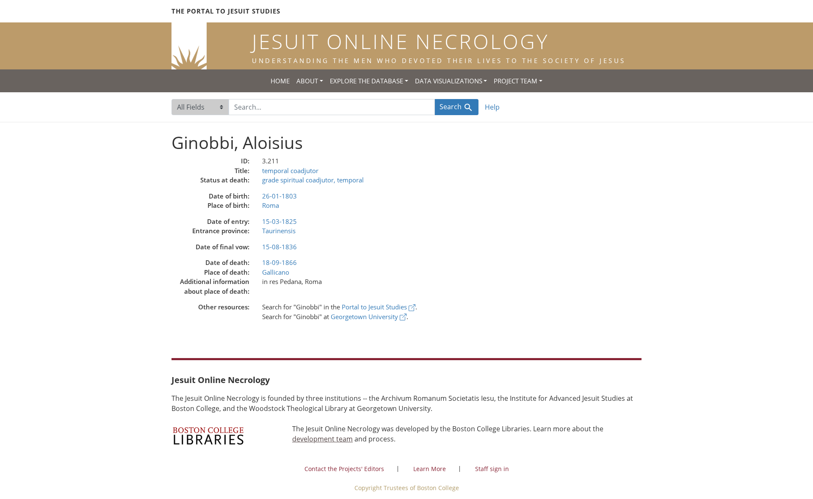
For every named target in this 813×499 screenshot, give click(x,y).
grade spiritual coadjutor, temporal (313, 180)
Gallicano (275, 272)
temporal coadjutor (290, 170)
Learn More (429, 469)
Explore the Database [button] (366, 81)
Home (280, 81)
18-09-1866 (279, 262)
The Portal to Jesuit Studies (225, 11)
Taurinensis (279, 230)
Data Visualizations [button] (448, 81)
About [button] (307, 81)
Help (492, 107)
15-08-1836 (279, 247)
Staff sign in (492, 469)
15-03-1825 (279, 221)
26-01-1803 (279, 196)
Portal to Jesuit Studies (375, 307)
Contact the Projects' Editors (344, 469)
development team (322, 439)
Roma (270, 205)
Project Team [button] (515, 81)
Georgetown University (365, 316)
